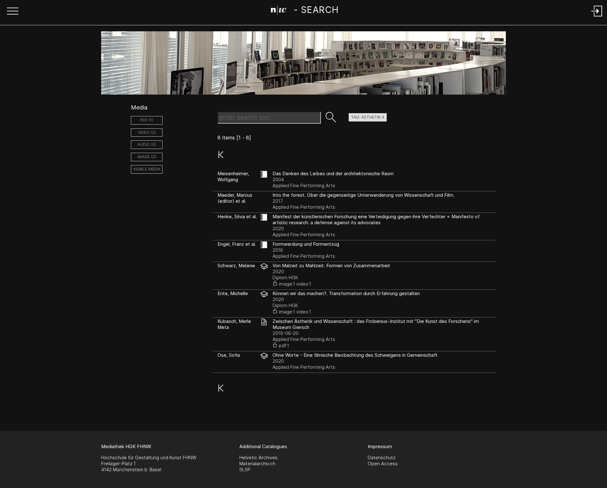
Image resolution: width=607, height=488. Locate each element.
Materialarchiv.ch (257, 463)
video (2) (147, 132)
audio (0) (147, 144)
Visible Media (146, 169)
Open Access (383, 463)
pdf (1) (146, 120)
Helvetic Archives (258, 457)
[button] (12, 11)
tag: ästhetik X (367, 117)
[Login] (596, 17)
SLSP (244, 469)
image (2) (147, 156)
